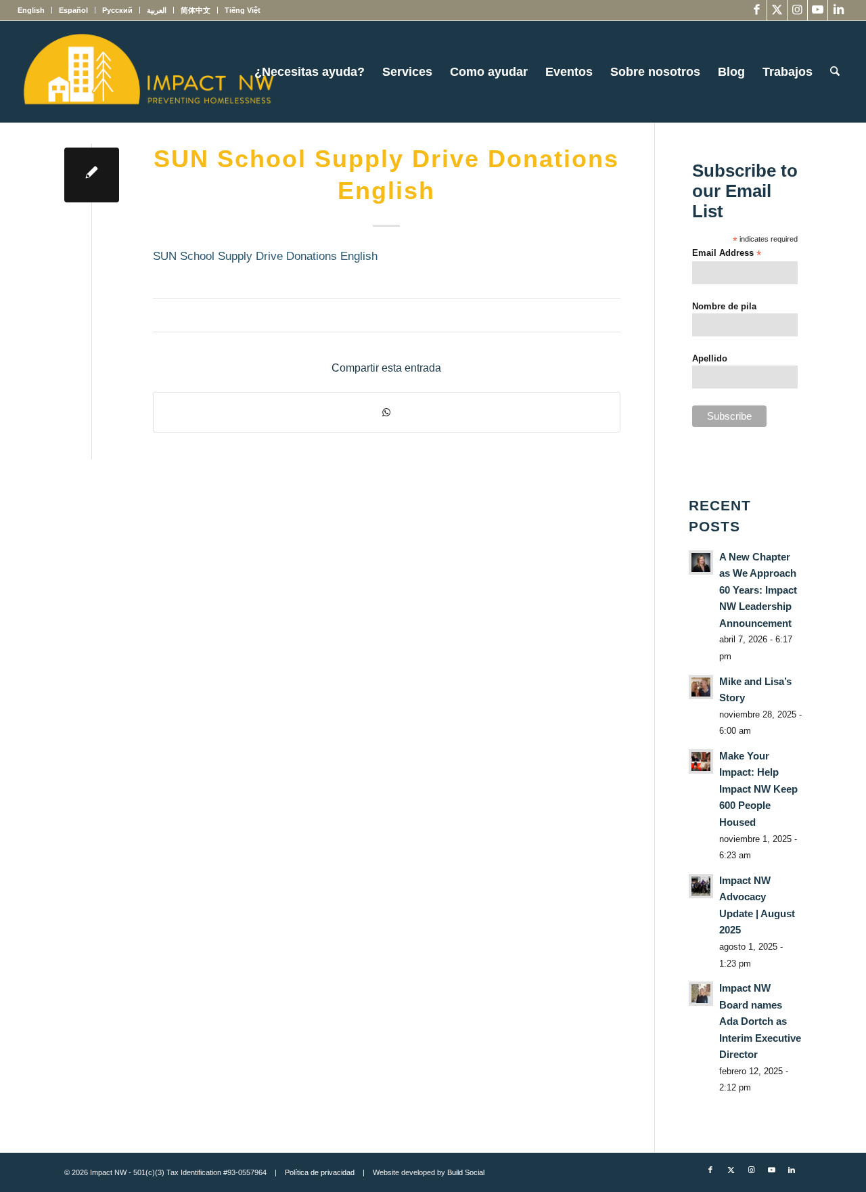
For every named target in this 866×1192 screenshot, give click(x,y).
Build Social (465, 1172)
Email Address (726, 253)
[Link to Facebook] (757, 10)
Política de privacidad (320, 1172)
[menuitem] (35, 10)
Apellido (709, 358)
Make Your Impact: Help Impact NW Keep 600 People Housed (758, 789)
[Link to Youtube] (817, 10)
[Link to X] (777, 10)
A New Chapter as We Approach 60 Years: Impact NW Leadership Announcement (758, 590)
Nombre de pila (724, 306)
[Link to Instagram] (797, 10)
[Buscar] (834, 72)
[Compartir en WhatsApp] (387, 412)
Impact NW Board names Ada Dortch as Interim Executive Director (760, 1021)
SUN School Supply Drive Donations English (265, 256)
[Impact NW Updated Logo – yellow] (148, 72)
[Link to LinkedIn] (838, 10)
